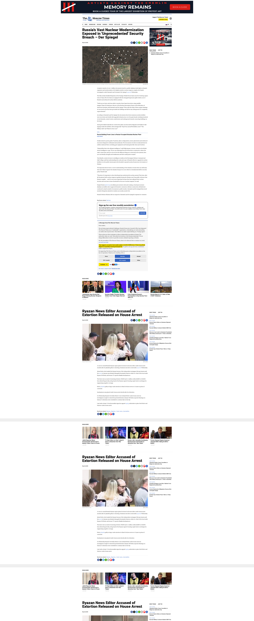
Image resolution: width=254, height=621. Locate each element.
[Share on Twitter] (134, 43)
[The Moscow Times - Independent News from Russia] (95, 18)
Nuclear (108, 200)
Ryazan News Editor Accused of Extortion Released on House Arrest (112, 313)
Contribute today (163, 19)
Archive (130, 24)
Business (105, 24)
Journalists (126, 411)
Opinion (111, 24)
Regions (99, 24)
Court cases (119, 411)
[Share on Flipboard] (144, 43)
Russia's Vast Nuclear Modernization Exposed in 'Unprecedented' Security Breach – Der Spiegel (113, 33)
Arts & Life (117, 24)
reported (129, 92)
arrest (100, 373)
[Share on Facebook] (132, 43)
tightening (107, 185)
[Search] (171, 24)
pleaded (103, 386)
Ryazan (108, 411)
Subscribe (142, 213)
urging (127, 403)
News (86, 24)
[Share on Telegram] (137, 43)
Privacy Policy (110, 215)
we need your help (103, 242)
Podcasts (124, 24)
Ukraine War (92, 24)
